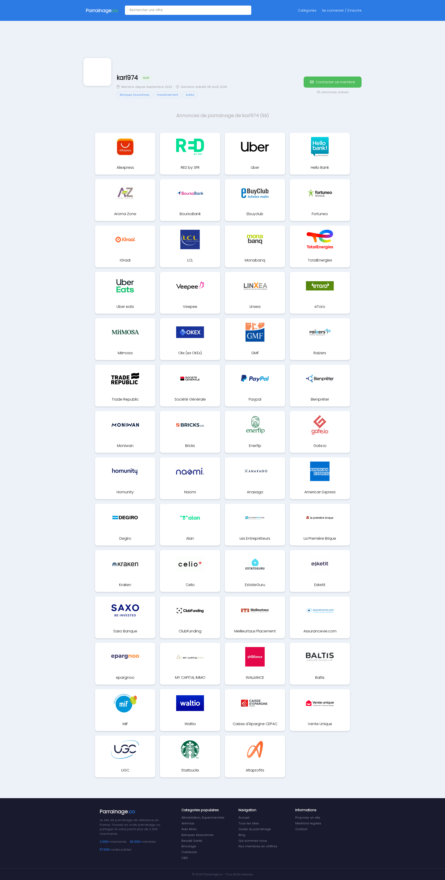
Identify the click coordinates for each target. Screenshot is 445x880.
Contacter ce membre (335, 82)
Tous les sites (248, 823)
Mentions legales (308, 823)
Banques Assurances (197, 835)
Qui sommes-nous (252, 841)
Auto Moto (189, 829)
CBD (184, 858)
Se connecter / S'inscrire (342, 10)
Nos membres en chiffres (257, 846)
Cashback (189, 852)
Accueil (243, 817)
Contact (301, 829)
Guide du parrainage (254, 829)
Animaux (187, 823)
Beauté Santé (191, 841)
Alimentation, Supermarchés (202, 817)
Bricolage (188, 846)
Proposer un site (307, 817)
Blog (241, 835)
